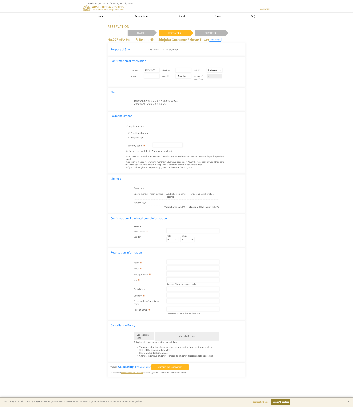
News (218, 16)
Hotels (101, 16)
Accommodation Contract (132, 372)
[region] (176, 402)
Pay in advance (136, 126)
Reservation (264, 8)
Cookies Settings (260, 402)
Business (154, 49)
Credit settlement (140, 133)
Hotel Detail (215, 39)
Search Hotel (141, 16)
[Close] (349, 402)
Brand (181, 16)
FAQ (253, 16)
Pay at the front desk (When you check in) (150, 151)
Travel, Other (171, 49)
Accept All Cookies (281, 402)
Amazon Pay (137, 137)
